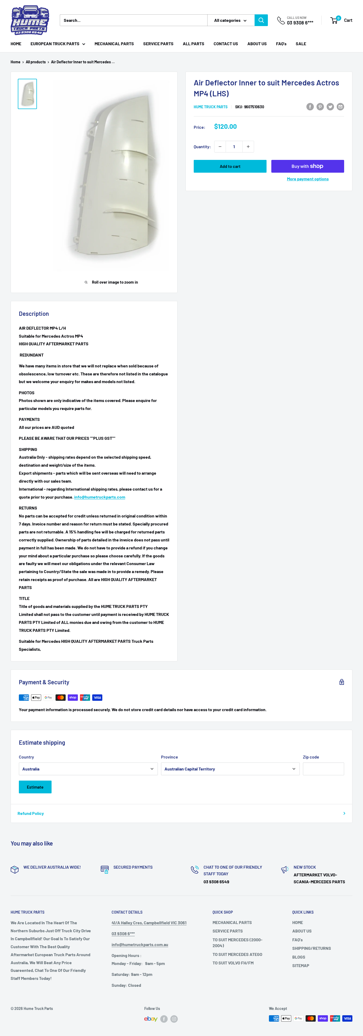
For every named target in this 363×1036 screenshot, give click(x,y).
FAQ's (281, 43)
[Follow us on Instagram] (174, 1019)
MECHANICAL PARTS (114, 43)
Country (26, 756)
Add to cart (230, 166)
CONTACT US (226, 43)
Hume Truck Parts (210, 107)
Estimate (35, 786)
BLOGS (298, 956)
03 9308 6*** (300, 23)
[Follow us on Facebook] (164, 1019)
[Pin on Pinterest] (320, 106)
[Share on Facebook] (310, 106)
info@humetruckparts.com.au (140, 944)
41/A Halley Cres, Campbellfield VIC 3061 (149, 922)
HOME (16, 43)
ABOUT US (257, 43)
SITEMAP (300, 965)
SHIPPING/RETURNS (311, 948)
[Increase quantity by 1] (248, 146)
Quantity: (202, 146)
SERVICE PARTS (158, 43)
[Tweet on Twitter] (330, 106)
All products (36, 62)
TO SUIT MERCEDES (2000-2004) (238, 942)
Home (15, 62)
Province (169, 756)
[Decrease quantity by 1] (220, 146)
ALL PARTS (193, 43)
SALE (301, 43)
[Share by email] (340, 106)
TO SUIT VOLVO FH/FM (233, 962)
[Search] (261, 20)
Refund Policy (31, 813)
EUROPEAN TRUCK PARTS (55, 43)
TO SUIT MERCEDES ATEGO (237, 954)
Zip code (311, 756)
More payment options (308, 178)
